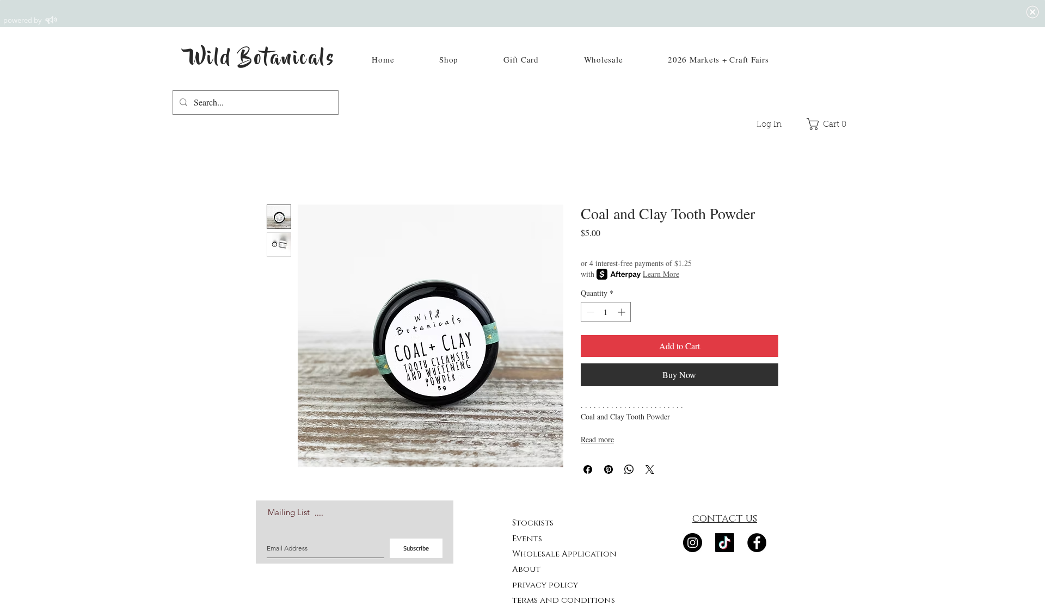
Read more (597, 439)
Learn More (661, 274)
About (526, 569)
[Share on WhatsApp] (629, 469)
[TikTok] (724, 542)
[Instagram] (692, 542)
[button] (449, 59)
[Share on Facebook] (587, 469)
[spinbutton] (606, 311)
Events (527, 539)
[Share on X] (649, 469)
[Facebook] (756, 542)
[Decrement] (589, 311)
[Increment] (622, 311)
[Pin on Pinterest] (608, 469)
